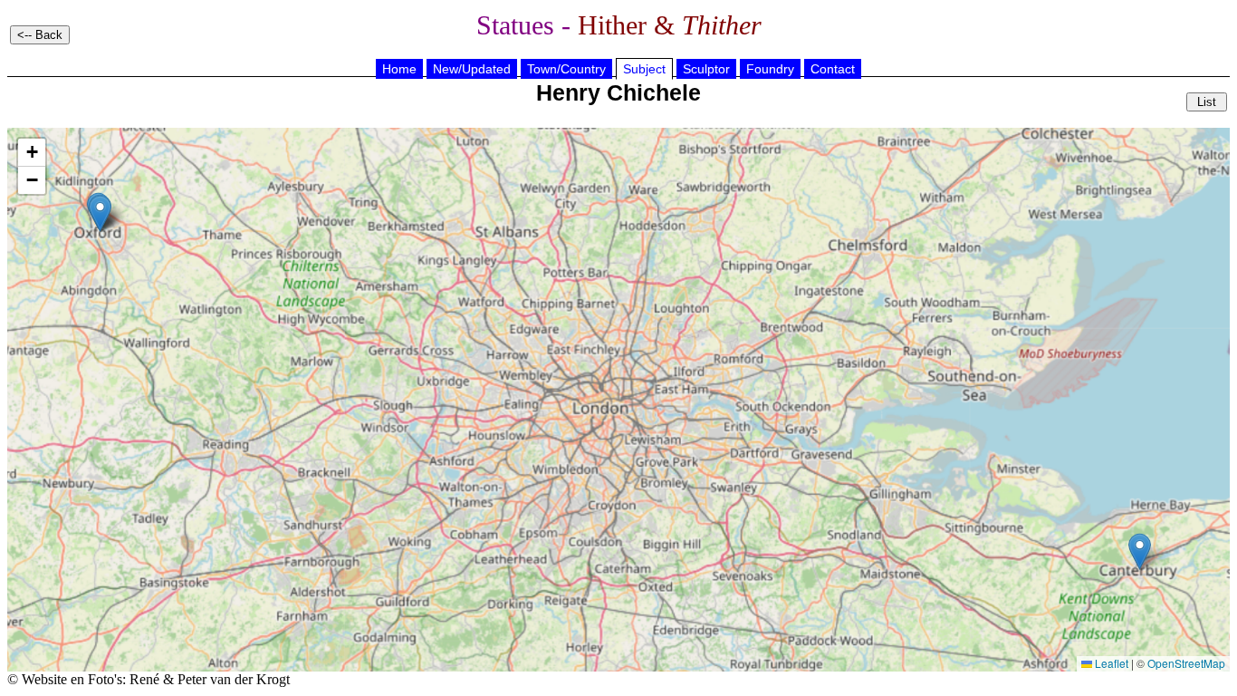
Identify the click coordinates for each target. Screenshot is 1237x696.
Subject (644, 69)
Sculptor (706, 69)
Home (399, 69)
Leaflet (1110, 663)
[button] (1139, 551)
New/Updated (472, 69)
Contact (832, 69)
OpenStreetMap (1186, 663)
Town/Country (566, 69)
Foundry (770, 69)
